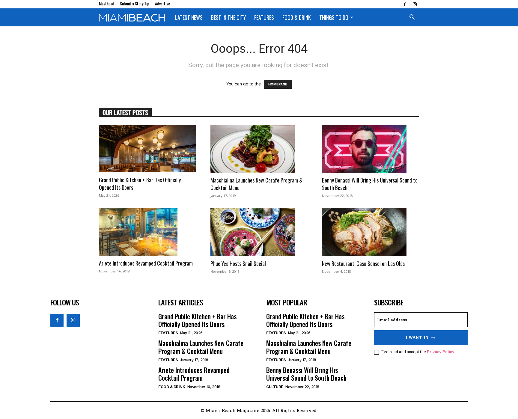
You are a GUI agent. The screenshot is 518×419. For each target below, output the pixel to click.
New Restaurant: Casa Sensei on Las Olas (363, 263)
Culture (274, 387)
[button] (412, 18)
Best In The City (228, 17)
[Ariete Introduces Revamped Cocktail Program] (147, 232)
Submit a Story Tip (134, 3)
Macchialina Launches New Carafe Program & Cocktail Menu (256, 184)
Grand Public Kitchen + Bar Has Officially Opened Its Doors (140, 183)
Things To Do (333, 17)
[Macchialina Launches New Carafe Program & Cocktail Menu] (259, 149)
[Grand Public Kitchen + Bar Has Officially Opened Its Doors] (147, 148)
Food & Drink (296, 17)
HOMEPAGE (277, 84)
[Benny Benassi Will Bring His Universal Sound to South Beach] (370, 149)
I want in (417, 337)
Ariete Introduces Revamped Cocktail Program (146, 263)
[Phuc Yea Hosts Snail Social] (259, 232)
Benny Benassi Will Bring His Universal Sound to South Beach (370, 184)
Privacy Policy (440, 351)
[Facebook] (404, 4)
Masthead (106, 3)
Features (264, 17)
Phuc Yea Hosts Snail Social (238, 263)
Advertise (162, 3)
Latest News (189, 17)
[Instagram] (414, 4)
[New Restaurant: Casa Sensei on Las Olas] (370, 232)
